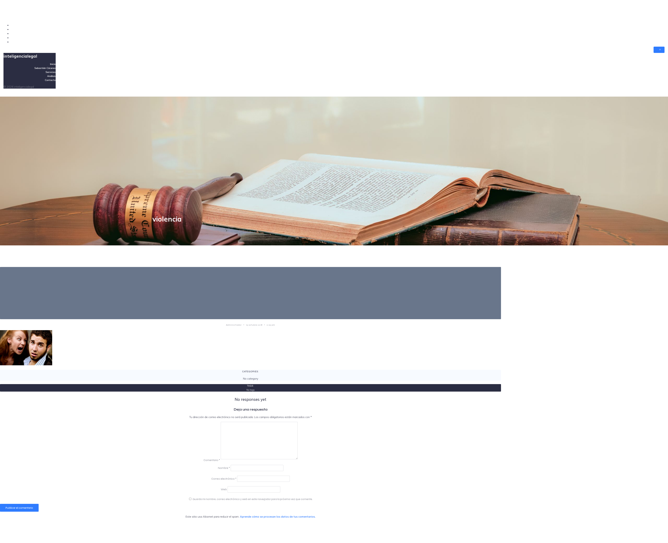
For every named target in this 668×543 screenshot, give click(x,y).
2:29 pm (271, 325)
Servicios (659, 33)
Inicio (661, 25)
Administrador (234, 325)
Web (224, 489)
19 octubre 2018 (254, 325)
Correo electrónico (223, 478)
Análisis (659, 37)
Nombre (224, 468)
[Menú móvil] (659, 50)
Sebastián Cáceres (653, 29)
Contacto (659, 42)
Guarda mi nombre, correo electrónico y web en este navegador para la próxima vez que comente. (253, 499)
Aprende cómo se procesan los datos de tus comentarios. (278, 516)
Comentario (212, 460)
